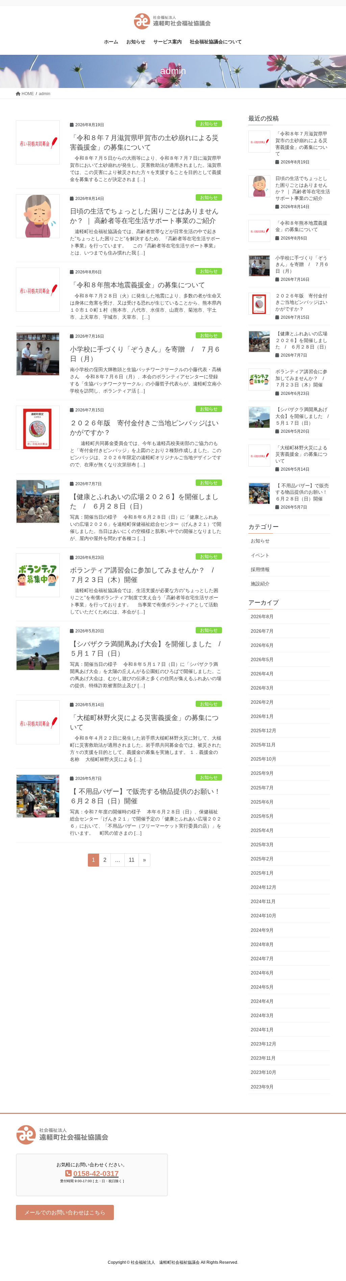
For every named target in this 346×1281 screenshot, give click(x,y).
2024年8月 (262, 944)
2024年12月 (263, 887)
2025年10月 (263, 759)
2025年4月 (262, 830)
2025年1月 (262, 873)
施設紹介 (260, 583)
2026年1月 (262, 716)
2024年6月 (262, 972)
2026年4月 (262, 673)
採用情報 (260, 569)
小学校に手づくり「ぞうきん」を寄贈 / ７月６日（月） (302, 264)
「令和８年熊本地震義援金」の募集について (137, 285)
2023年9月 (262, 1086)
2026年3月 (262, 688)
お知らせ (209, 123)
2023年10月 (263, 1072)
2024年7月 (262, 958)
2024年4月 (262, 1001)
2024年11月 (263, 901)
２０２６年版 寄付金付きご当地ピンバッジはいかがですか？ (301, 302)
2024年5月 (262, 987)
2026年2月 (262, 702)
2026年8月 (262, 616)
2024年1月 (262, 1029)
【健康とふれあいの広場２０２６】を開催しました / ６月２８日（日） (302, 340)
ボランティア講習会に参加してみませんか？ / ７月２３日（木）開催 (302, 378)
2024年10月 (263, 915)
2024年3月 (262, 1015)
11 (131, 862)
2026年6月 (262, 645)
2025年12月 (263, 730)
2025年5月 (262, 816)
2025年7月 (262, 787)
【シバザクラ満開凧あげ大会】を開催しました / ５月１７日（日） (304, 416)
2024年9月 (262, 930)
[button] (65, 1212)
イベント (260, 555)
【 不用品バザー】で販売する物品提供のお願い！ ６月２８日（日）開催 (303, 492)
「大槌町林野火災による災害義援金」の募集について (301, 454)
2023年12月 (263, 1044)
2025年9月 (262, 773)
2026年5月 (262, 659)
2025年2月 (262, 858)
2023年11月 (263, 1058)
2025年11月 (263, 744)
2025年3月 (262, 844)
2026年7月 (262, 631)
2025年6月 (262, 802)
